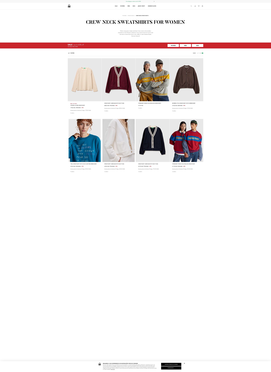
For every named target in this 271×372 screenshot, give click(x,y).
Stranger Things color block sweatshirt (149, 103)
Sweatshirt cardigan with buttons (114, 103)
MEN (129, 6)
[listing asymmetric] (198, 53)
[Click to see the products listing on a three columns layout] (202, 53)
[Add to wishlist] (70, 60)
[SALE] (135, 45)
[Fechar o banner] (184, 363)
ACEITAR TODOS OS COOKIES (171, 364)
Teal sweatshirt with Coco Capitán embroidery (83, 163)
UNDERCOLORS (152, 6)
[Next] (154, 1)
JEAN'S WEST (141, 6)
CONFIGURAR (171, 367)
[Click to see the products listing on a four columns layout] (200, 53)
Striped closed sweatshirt (77, 105)
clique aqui (113, 369)
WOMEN (122, 6)
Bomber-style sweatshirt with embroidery (183, 103)
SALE (116, 6)
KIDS (134, 6)
